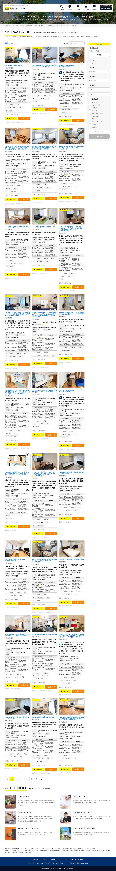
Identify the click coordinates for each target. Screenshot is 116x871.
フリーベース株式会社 (70, 290)
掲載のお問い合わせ (82, 863)
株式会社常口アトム (69, 124)
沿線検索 (70, 9)
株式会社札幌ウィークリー (43, 273)
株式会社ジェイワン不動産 (16, 122)
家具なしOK (95, 116)
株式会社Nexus (68, 362)
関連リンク (31, 863)
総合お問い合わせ (106, 8)
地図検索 (78, 9)
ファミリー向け (96, 105)
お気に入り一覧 (106, 6)
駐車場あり (95, 127)
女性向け (94, 102)
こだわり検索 (86, 9)
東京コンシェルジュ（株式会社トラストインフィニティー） (17, 203)
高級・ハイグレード (97, 113)
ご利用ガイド (94, 9)
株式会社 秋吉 (13, 368)
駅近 (93, 119)
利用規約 (47, 863)
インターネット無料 (97, 122)
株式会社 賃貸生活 (14, 278)
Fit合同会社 (40, 202)
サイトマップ (39, 863)
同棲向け (94, 108)
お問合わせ (12, 118)
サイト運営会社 (70, 863)
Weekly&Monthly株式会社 (71, 201)
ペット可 (94, 110)
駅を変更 (99, 55)
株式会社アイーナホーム (43, 113)
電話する (25, 118)
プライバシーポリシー (58, 863)
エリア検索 (61, 9)
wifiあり (94, 124)
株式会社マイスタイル (42, 367)
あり (92, 63)
